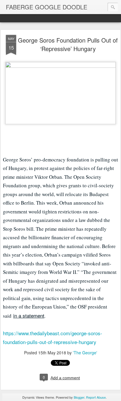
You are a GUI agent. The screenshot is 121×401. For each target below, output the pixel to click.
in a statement (28, 315)
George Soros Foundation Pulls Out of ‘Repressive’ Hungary (68, 44)
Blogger (79, 397)
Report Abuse (96, 397)
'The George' (85, 352)
